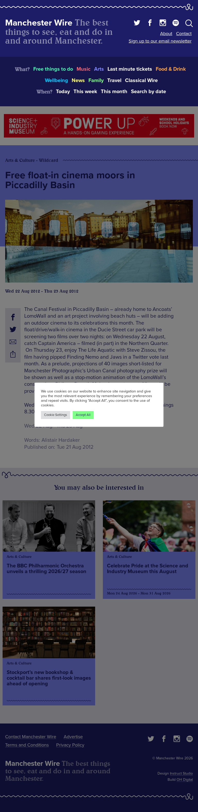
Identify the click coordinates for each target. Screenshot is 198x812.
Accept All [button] (83, 415)
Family (96, 80)
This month (114, 92)
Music (83, 69)
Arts (99, 69)
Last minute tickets (130, 69)
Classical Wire (141, 80)
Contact (184, 33)
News (78, 80)
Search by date (148, 92)
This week (85, 92)
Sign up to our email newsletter (160, 41)
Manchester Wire (38, 23)
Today (63, 92)
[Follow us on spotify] (175, 23)
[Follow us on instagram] (163, 23)
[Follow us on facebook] (150, 23)
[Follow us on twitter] (137, 23)
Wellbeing (56, 80)
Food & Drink (171, 69)
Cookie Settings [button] (55, 415)
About (166, 33)
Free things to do (53, 69)
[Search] (189, 24)
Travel (114, 80)
